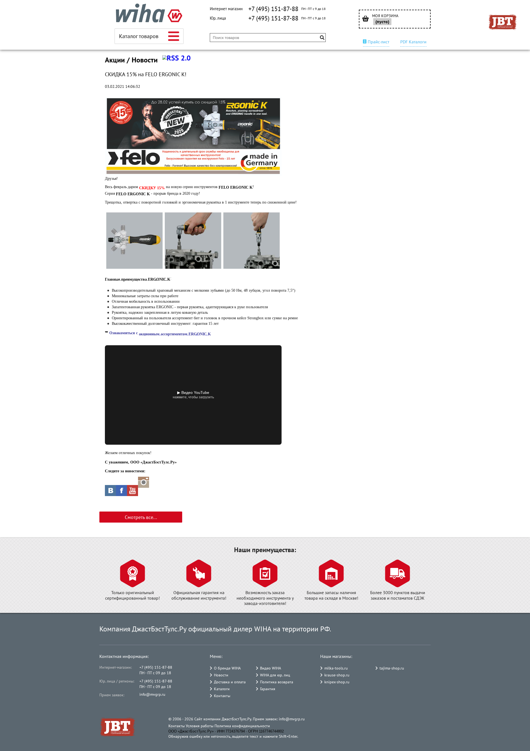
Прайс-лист (378, 41)
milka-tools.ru (336, 668)
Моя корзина (385, 16)
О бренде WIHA (227, 668)
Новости (221, 675)
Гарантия (267, 688)
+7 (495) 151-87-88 (273, 9)
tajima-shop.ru (392, 668)
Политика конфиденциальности (242, 725)
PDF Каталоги (413, 41)
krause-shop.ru (336, 675)
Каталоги (222, 688)
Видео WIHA (270, 668)
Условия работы (199, 725)
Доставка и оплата (230, 681)
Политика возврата (276, 681)
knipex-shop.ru (336, 681)
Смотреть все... (141, 517)
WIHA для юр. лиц (275, 675)
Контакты (222, 695)
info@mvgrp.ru (152, 694)
